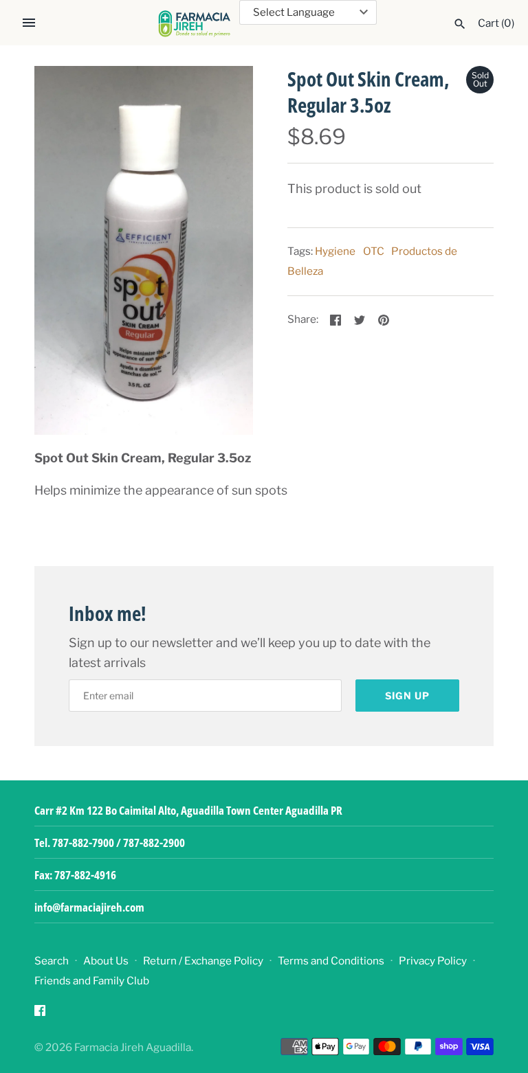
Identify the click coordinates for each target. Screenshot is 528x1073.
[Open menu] (29, 23)
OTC (373, 251)
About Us (106, 960)
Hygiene (335, 251)
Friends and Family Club (91, 980)
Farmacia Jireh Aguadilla (132, 1047)
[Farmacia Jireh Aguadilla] (194, 23)
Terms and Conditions (331, 960)
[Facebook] (39, 1014)
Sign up (407, 695)
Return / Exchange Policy (203, 960)
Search (51, 960)
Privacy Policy (433, 960)
